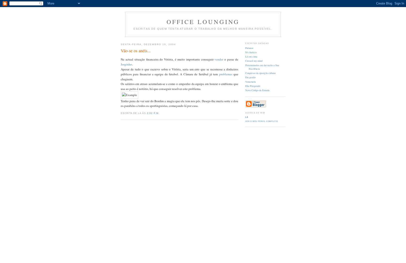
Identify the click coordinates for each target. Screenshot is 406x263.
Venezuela (250, 81)
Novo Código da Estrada (257, 90)
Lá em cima (251, 56)
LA (246, 117)
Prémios (249, 48)
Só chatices (251, 52)
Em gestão (250, 77)
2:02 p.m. (153, 113)
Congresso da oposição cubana (260, 73)
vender (219, 59)
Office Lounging (203, 22)
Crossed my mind (253, 60)
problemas (225, 74)
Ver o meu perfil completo (261, 121)
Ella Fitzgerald (252, 86)
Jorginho (126, 64)
